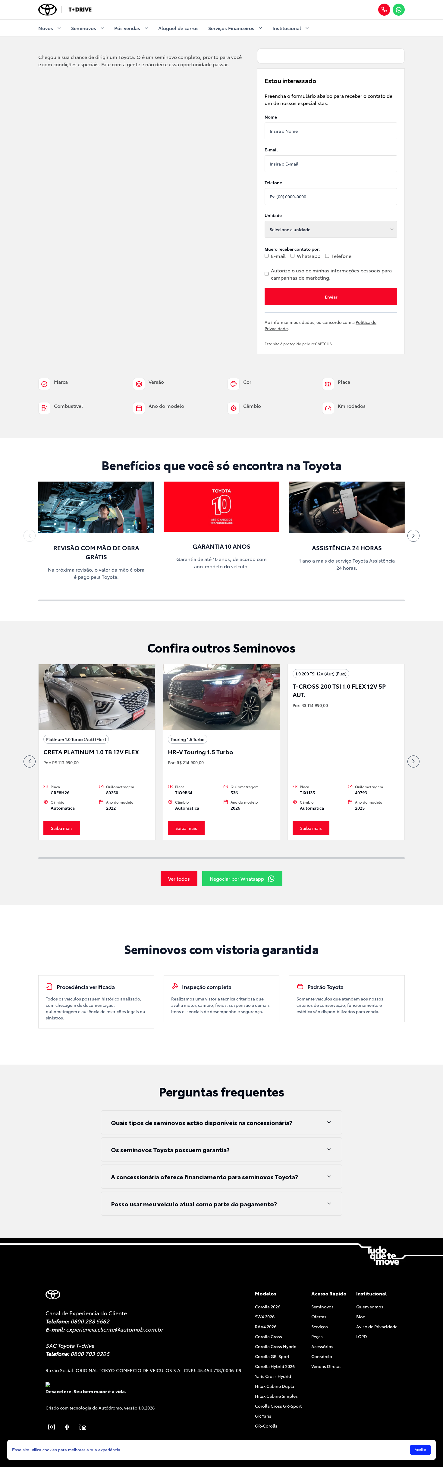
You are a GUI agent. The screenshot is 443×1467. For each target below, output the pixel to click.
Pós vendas (127, 27)
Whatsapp (308, 255)
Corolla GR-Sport (272, 1356)
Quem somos (369, 1307)
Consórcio (321, 1356)
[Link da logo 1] (47, 10)
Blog (361, 1316)
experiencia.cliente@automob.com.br (114, 1329)
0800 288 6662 (90, 1321)
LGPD (361, 1336)
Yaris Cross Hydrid (273, 1376)
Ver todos (179, 878)
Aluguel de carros (178, 27)
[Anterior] (30, 536)
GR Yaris (263, 1416)
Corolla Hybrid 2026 (275, 1366)
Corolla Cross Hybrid (276, 1346)
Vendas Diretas (326, 1366)
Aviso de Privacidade (376, 1326)
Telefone (273, 182)
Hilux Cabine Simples (276, 1396)
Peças (317, 1336)
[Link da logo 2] (80, 10)
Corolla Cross (268, 1336)
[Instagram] (52, 1427)
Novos (45, 27)
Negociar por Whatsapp (237, 878)
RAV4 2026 (265, 1326)
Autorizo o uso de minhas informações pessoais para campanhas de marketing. (331, 274)
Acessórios (322, 1346)
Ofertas (318, 1316)
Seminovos (83, 27)
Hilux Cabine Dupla (274, 1386)
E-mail (271, 150)
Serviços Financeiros (231, 27)
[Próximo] (413, 536)
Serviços (319, 1326)
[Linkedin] (83, 1427)
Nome (271, 117)
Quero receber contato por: (292, 249)
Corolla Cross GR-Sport (278, 1406)
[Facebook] (67, 1427)
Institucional (286, 27)
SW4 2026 (265, 1316)
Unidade (273, 215)
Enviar (331, 297)
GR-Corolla (266, 1426)
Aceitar (420, 1450)
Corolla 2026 (267, 1307)
